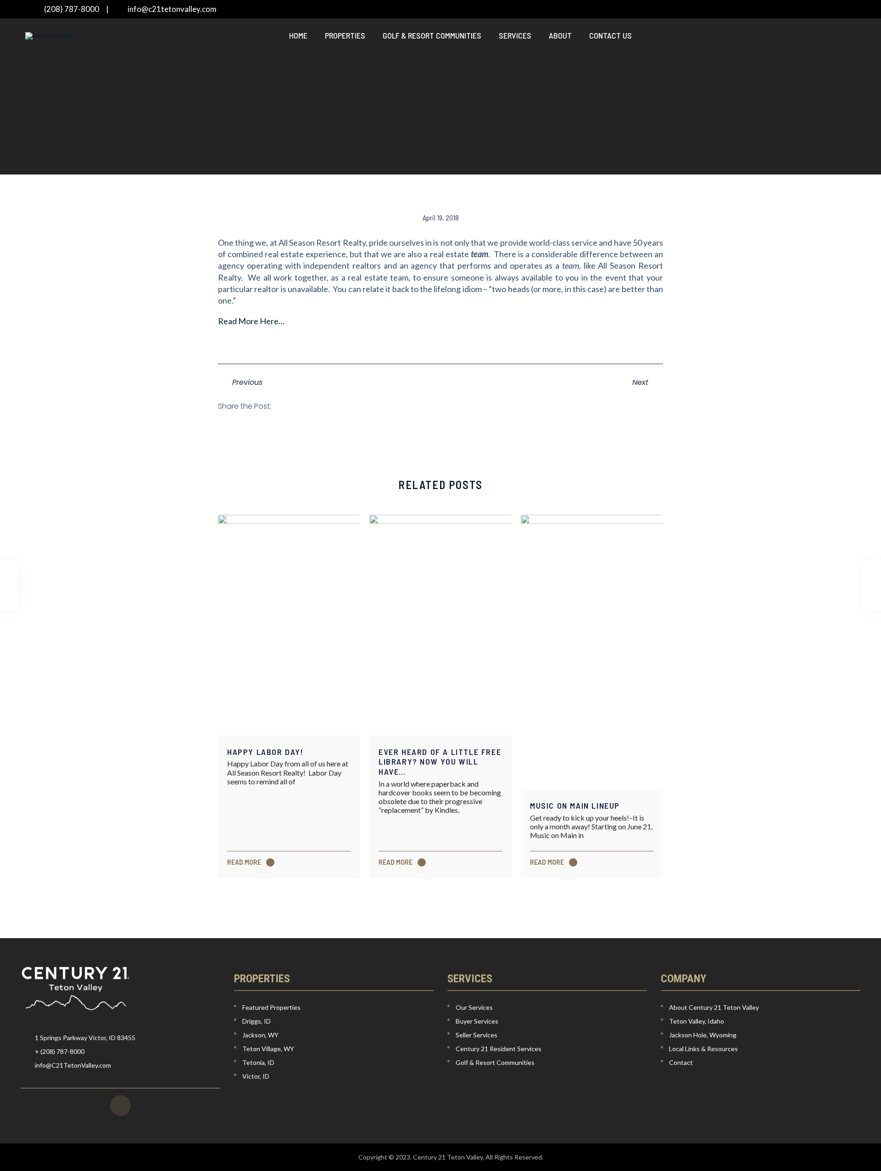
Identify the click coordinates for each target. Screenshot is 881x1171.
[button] (290, 406)
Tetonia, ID (258, 1062)
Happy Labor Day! (265, 752)
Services (515, 35)
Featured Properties (271, 1007)
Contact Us (610, 35)
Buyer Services (477, 1021)
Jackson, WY (260, 1035)
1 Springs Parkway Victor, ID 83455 (85, 1038)
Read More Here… (251, 321)
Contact (681, 1062)
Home (298, 35)
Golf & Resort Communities (432, 35)
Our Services (474, 1007)
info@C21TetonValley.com (73, 1065)
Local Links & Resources (703, 1049)
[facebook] (120, 1105)
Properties (345, 35)
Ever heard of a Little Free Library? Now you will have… (440, 762)
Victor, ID (255, 1076)
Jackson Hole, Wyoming (702, 1035)
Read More (244, 862)
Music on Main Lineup (575, 805)
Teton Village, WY (268, 1049)
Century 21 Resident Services (498, 1049)
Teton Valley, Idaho (696, 1021)
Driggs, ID (256, 1021)
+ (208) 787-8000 (59, 1051)
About (560, 35)
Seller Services (476, 1035)
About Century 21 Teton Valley (714, 1007)
